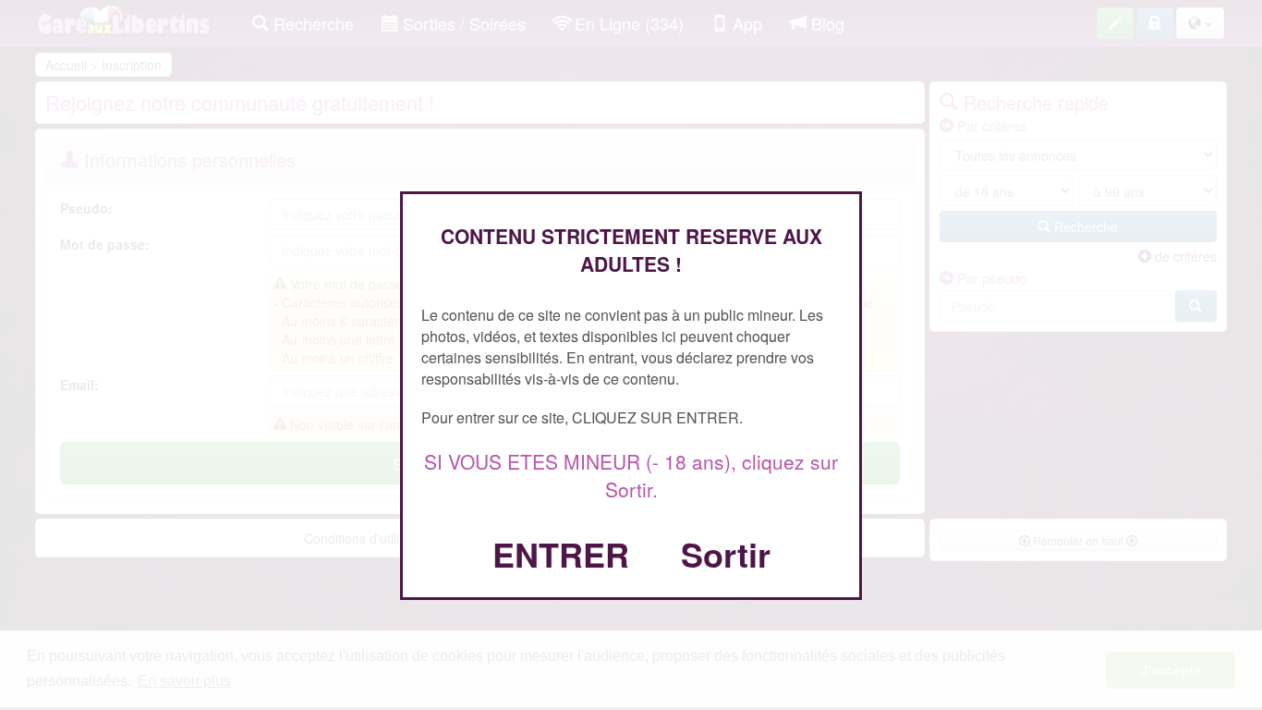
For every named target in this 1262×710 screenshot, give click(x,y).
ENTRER (560, 554)
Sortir (726, 554)
